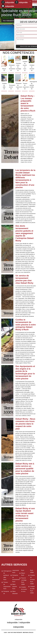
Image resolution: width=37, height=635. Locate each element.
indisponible (9, 2)
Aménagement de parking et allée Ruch (6, 575)
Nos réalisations (8, 21)
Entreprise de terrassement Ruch (15, 578)
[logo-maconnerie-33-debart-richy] (28, 7)
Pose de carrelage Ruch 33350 (23, 581)
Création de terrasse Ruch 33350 (32, 579)
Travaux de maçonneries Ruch (6, 585)
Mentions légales (28, 632)
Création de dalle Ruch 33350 (32, 590)
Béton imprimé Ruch (14, 586)
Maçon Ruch (23, 574)
